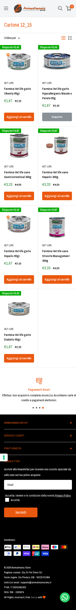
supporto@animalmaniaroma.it (35, 582)
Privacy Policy (63, 495)
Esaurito (57, 117)
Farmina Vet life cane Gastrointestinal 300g (17, 174)
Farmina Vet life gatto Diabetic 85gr (17, 337)
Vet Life (9, 83)
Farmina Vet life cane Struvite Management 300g (56, 256)
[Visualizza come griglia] (63, 38)
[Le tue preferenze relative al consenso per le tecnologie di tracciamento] (4, 457)
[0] (68, 8)
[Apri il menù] (6, 8)
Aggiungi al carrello (18, 117)
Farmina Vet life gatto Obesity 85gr (17, 91)
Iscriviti (21, 512)
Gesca (34, 597)
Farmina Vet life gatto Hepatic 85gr (17, 253)
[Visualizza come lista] (70, 38)
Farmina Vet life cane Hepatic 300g (55, 174)
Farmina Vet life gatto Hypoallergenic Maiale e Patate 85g (57, 93)
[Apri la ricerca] (60, 8)
